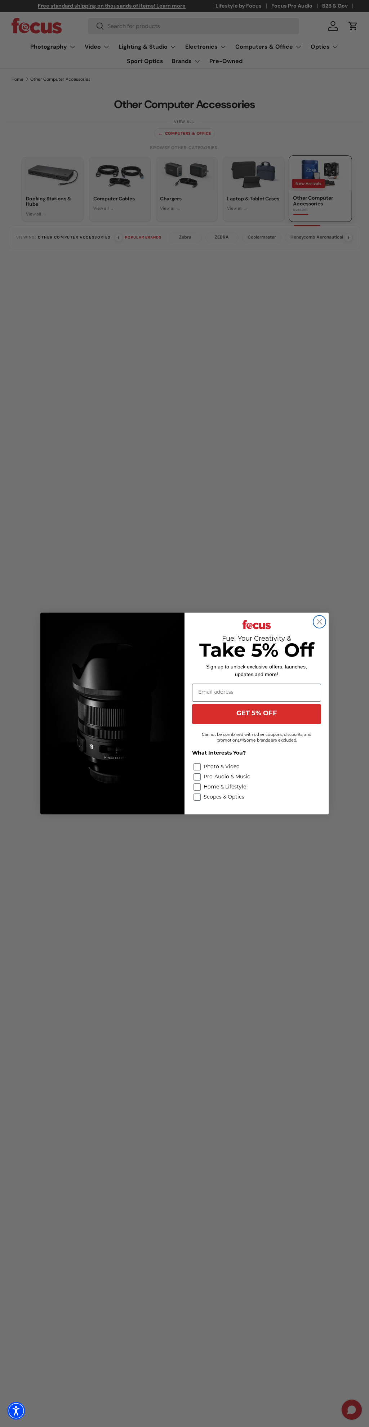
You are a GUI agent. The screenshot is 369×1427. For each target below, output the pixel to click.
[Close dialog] (319, 621)
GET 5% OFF (256, 714)
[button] (16, 1411)
